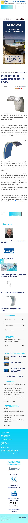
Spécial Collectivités (5, 443)
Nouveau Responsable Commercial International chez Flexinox (13, 241)
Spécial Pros (3, 442)
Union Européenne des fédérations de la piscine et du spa (14, 487)
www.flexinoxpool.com (17, 201)
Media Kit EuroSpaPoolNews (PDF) (7, 451)
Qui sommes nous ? (4, 436)
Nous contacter (4, 434)
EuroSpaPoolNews (4, 440)
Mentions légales (6, 519)
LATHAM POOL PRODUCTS (17, 362)
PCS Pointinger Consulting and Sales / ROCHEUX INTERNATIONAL (18, 370)
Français (21, 6)
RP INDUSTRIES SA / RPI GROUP (18, 356)
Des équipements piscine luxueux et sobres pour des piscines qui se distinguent (14, 275)
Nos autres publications (5, 435)
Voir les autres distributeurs (15, 376)
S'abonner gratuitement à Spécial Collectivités (9, 450)
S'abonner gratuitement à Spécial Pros (8, 449)
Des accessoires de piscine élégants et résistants (11, 309)
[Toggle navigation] (3, 11)
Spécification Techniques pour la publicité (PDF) (10, 453)
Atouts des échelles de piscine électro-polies (13, 292)
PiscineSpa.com (4, 444)
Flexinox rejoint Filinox (7, 258)
